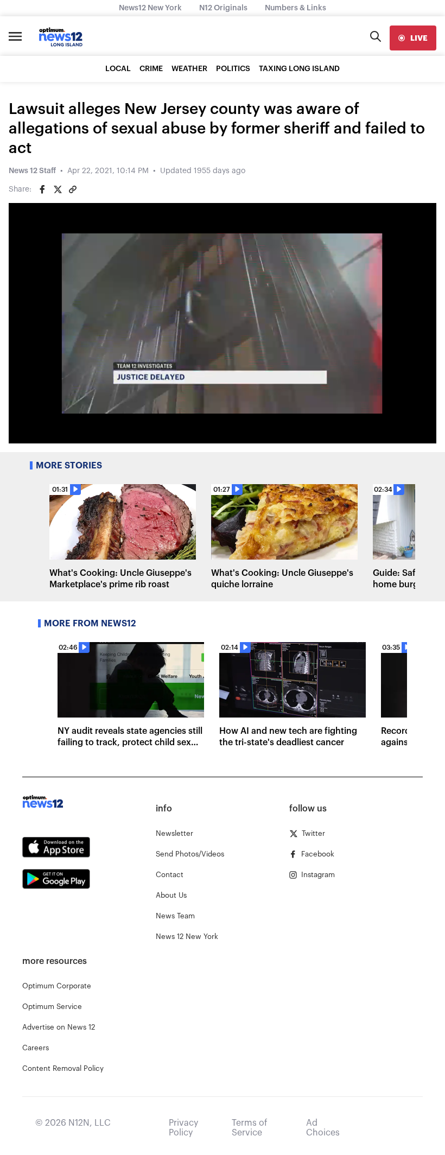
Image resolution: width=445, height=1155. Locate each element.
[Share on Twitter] (57, 189)
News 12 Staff (32, 171)
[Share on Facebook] (42, 189)
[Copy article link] (72, 189)
